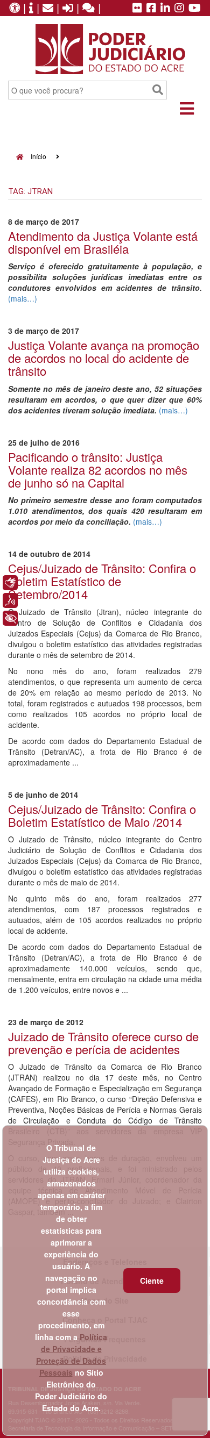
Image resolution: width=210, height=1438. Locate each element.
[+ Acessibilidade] (10, 618)
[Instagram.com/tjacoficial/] (179, 8)
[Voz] (10, 600)
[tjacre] (165, 8)
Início (37, 156)
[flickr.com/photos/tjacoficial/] (137, 8)
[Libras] (10, 582)
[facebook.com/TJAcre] (151, 8)
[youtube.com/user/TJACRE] (194, 8)
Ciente (152, 1280)
